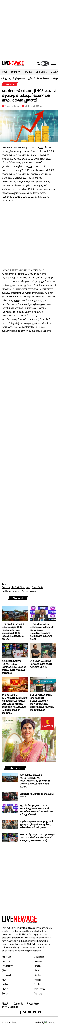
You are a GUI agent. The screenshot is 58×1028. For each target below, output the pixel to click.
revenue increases (29, 591)
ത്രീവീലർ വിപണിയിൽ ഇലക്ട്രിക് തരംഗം (37, 795)
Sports (37, 984)
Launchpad (6, 975)
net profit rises (18, 587)
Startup (5, 988)
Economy (38, 961)
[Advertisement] (29, 29)
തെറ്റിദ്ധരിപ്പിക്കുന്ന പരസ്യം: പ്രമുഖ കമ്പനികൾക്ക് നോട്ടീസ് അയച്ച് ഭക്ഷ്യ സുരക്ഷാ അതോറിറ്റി (14, 667)
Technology (38, 993)
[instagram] (29, 1012)
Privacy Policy (33, 1003)
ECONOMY (15, 71)
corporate (6, 587)
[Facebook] (20, 1012)
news (28, 587)
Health (37, 970)
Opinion (37, 979)
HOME (4, 71)
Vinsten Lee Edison (11, 106)
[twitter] (24, 1012)
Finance (37, 965)
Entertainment (7, 965)
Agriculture (6, 956)
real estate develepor (11, 591)
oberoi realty (37, 587)
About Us (6, 1003)
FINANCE (28, 71)
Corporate (6, 961)
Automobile (39, 956)
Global (4, 970)
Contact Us (18, 1003)
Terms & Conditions (10, 1006)
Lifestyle (37, 975)
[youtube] (34, 1012)
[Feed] (39, 1012)
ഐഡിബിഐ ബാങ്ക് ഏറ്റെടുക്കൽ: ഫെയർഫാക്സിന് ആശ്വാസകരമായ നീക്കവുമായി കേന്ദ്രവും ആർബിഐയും (42, 702)
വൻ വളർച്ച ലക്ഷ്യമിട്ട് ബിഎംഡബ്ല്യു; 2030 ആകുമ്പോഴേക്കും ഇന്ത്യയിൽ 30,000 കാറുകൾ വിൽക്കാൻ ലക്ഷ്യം (13, 632)
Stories (5, 993)
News (4, 979)
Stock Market (39, 988)
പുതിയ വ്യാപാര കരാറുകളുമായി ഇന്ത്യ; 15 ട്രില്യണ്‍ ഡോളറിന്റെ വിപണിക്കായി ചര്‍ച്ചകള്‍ (36, 824)
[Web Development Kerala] (50, 1022)
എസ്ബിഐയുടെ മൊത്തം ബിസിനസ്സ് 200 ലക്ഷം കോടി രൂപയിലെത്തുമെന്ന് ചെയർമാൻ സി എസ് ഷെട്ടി (42, 632)
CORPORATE (41, 71)
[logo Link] (13, 64)
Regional (5, 984)
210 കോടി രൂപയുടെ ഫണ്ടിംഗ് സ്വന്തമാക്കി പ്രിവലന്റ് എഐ (41, 664)
